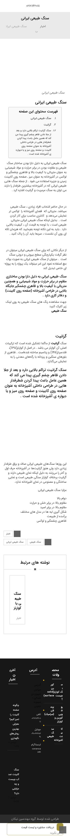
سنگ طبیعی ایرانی (41, 118)
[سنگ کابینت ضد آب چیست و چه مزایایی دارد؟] (14, 759)
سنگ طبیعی (58, 311)
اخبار (8, 534)
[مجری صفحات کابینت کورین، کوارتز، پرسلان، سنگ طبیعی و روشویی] (10, 6)
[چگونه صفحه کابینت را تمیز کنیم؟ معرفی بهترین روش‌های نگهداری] (14, 695)
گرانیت (47, 125)
